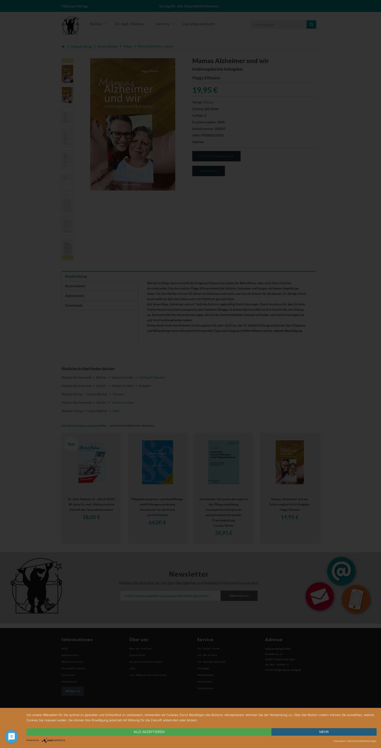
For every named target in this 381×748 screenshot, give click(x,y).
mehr (324, 732)
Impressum (340, 741)
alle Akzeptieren (149, 732)
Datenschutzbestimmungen (362, 741)
